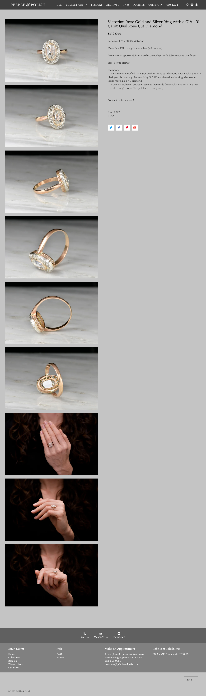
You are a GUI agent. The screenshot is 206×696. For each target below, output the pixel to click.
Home (58, 4)
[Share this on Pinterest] (127, 128)
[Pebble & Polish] (28, 4)
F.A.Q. (126, 4)
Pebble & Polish (23, 691)
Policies (139, 4)
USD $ (189, 679)
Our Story (155, 4)
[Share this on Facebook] (119, 128)
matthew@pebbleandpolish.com (122, 664)
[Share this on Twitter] (111, 128)
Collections (75, 4)
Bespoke (97, 4)
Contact (172, 4)
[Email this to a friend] (135, 128)
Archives (112, 4)
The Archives (15, 664)
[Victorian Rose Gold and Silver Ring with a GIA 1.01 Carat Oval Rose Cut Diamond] (51, 50)
